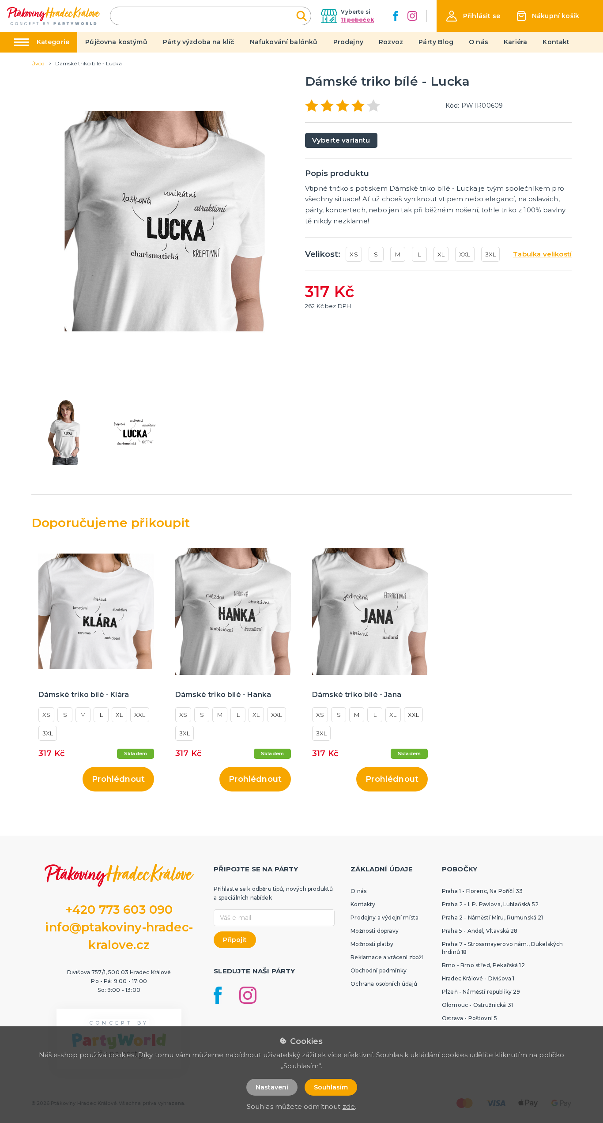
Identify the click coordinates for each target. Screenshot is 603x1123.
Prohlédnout (118, 779)
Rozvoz (391, 42)
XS (354, 254)
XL (441, 254)
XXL (464, 254)
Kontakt (556, 42)
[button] (473, 16)
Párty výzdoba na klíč (198, 42)
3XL (490, 254)
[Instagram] (412, 15)
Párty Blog (435, 42)
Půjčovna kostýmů (116, 42)
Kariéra (515, 42)
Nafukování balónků (284, 42)
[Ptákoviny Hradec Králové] (53, 16)
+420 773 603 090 (119, 909)
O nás (478, 42)
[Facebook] (395, 15)
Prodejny (348, 42)
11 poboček (357, 19)
